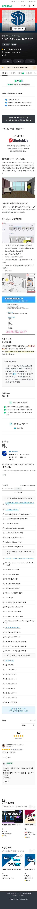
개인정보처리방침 (10, 893)
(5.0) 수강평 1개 (8, 49)
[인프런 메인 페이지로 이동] (7, 6)
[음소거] (33, 11)
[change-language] (29, 6)
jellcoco (9, 744)
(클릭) (14, 374)
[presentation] (18, 29)
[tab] (4, 73)
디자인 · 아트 (5, 36)
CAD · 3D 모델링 (15, 36)
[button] (18, 20)
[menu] (33, 6)
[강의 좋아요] (21, 811)
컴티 (4, 55)
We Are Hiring (27, 893)
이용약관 (18, 893)
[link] (18, 504)
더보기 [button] (4, 475)
